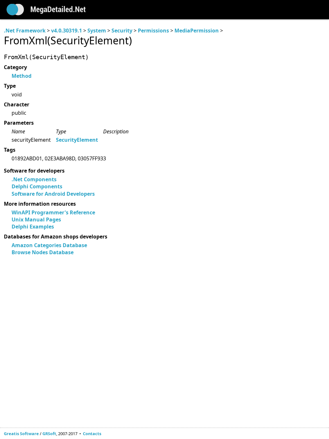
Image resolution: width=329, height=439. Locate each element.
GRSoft (49, 433)
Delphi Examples (33, 226)
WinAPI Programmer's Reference (53, 212)
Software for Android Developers (53, 193)
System (96, 30)
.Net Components (34, 179)
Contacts (92, 433)
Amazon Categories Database (49, 245)
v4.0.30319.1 (66, 30)
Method (21, 75)
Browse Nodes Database (43, 252)
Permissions (153, 30)
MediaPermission (196, 30)
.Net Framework (25, 30)
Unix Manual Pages (36, 219)
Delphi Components (37, 186)
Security (121, 30)
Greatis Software (21, 433)
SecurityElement (77, 139)
